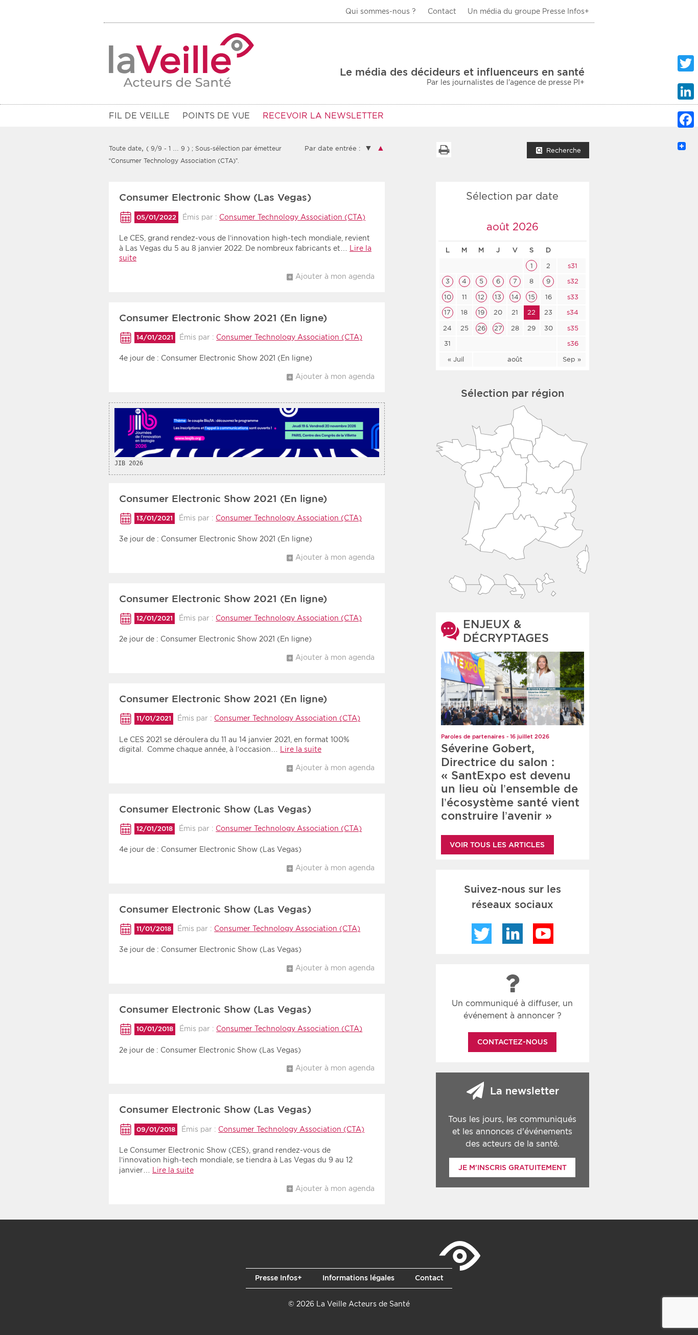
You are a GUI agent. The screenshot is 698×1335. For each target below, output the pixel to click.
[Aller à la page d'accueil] (181, 60)
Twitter (482, 933)
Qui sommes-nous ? (380, 11)
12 (481, 297)
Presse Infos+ (278, 1278)
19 (481, 312)
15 (531, 297)
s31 (571, 266)
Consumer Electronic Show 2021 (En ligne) (223, 318)
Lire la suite (300, 749)
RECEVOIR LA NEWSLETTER (323, 116)
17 (447, 312)
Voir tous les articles (497, 845)
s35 (571, 328)
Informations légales (358, 1278)
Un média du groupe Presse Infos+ (528, 11)
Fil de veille (139, 116)
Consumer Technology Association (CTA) (292, 217)
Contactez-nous (512, 1042)
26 (481, 328)
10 (447, 297)
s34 (571, 312)
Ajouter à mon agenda (335, 276)
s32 (571, 281)
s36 (571, 343)
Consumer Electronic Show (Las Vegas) (215, 197)
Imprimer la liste (443, 149)
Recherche (563, 150)
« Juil (456, 359)
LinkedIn (512, 933)
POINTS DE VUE (216, 116)
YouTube (543, 933)
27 (498, 328)
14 (515, 297)
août (514, 359)
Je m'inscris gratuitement (512, 1167)
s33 (571, 297)
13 (498, 297)
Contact (442, 11)
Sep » (572, 359)
